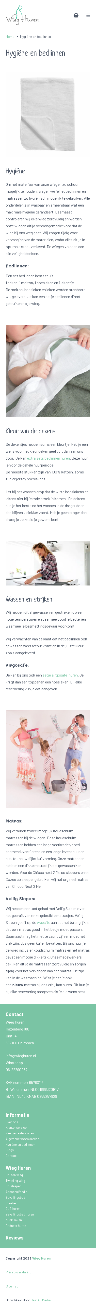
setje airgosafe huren (60, 675)
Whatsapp (14, 1062)
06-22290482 (17, 1069)
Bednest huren (16, 1226)
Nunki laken (14, 1220)
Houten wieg (15, 1175)
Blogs (10, 1150)
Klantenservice (16, 1127)
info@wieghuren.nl (21, 1055)
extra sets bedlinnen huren (48, 458)
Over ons (12, 1122)
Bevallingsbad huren (20, 1214)
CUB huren (13, 1209)
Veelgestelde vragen (20, 1133)
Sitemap (12, 1286)
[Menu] (88, 15)
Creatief (11, 1203)
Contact (11, 1156)
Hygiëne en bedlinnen (21, 1144)
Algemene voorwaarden (23, 1139)
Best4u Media (41, 1300)
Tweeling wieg (16, 1181)
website (43, 922)
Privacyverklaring (19, 1272)
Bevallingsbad (16, 1197)
